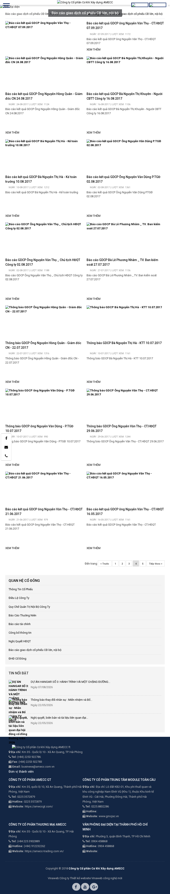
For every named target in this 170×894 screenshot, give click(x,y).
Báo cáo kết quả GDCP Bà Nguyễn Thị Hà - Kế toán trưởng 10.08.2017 (41, 179)
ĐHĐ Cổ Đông (17, 658)
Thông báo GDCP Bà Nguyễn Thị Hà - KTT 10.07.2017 (124, 343)
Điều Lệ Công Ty (19, 598)
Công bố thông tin (20, 632)
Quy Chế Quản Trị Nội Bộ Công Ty (29, 606)
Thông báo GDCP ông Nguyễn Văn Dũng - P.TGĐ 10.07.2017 (39, 428)
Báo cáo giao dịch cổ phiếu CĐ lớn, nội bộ (35, 650)
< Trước (104, 563)
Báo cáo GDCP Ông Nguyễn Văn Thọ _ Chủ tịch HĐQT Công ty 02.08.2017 (42, 262)
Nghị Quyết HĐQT (20, 641)
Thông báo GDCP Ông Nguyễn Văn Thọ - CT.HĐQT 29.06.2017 (121, 428)
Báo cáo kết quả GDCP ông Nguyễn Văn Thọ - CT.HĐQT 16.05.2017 (125, 511)
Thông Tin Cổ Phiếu (21, 589)
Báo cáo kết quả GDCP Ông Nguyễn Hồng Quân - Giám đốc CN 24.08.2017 (44, 96)
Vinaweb (53, 878)
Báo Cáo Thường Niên (22, 615)
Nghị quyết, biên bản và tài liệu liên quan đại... (59, 717)
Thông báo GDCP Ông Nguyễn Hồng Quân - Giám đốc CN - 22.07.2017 (43, 345)
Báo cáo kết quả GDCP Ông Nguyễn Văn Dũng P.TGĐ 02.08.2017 (123, 179)
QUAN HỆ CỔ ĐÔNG (24, 581)
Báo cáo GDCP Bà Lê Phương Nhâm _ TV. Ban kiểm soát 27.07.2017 (122, 262)
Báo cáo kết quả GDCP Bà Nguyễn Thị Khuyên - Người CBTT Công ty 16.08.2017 (124, 96)
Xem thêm (93, 49)
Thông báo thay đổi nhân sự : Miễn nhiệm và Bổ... (61, 699)
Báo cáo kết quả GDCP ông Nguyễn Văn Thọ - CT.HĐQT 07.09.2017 (125, 25)
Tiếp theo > (155, 563)
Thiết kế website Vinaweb (86, 878)
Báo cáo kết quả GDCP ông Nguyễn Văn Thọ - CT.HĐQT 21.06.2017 (44, 511)
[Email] (6, 447)
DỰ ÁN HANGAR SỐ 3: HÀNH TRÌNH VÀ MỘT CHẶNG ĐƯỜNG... (70, 681)
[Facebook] (6, 438)
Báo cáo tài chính (20, 624)
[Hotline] (6, 455)
